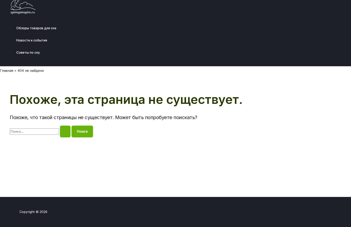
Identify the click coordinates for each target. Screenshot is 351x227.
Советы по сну (28, 52)
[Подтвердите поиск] (65, 131)
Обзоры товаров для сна (36, 28)
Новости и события (31, 40)
